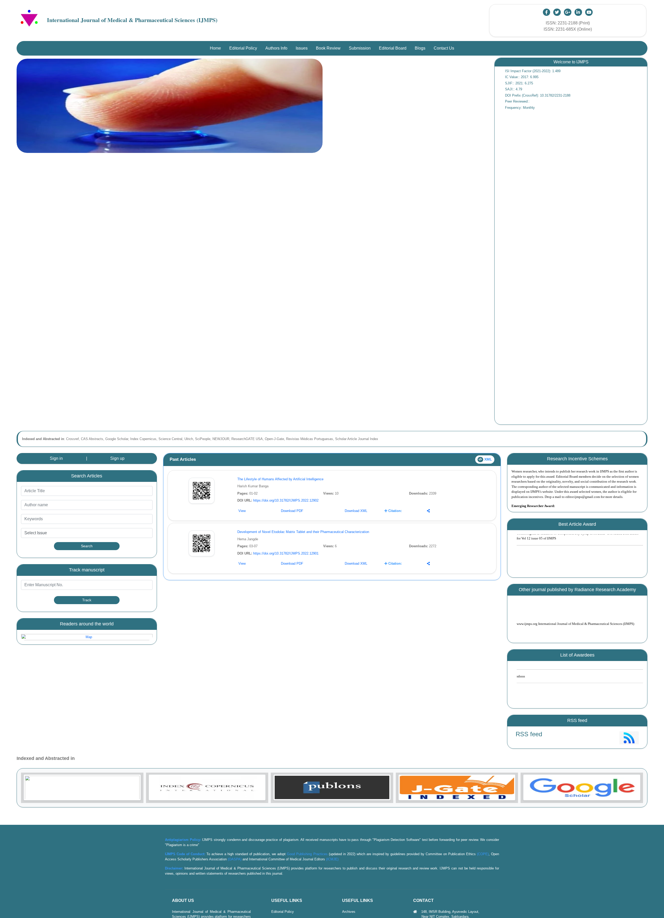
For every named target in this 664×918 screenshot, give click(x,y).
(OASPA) (234, 859)
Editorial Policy (282, 912)
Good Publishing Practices (307, 854)
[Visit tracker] (87, 637)
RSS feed (529, 734)
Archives (348, 912)
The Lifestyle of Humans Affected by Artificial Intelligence (280, 479)
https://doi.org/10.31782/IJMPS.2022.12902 (286, 500)
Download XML (356, 511)
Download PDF (292, 511)
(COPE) (483, 854)
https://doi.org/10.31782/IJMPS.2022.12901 (286, 553)
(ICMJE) (332, 859)
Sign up (117, 458)
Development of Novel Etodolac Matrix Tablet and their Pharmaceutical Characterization (303, 532)
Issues (302, 48)
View (242, 511)
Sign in (56, 458)
